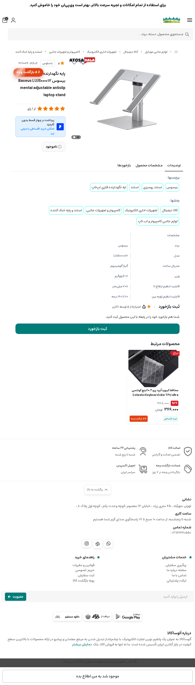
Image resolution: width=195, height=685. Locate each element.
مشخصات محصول (149, 165)
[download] (67, 616)
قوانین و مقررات (83, 565)
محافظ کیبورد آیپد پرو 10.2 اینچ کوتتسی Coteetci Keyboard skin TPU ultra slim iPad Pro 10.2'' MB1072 (155, 393)
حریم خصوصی (84, 570)
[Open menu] (189, 20)
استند (135, 187)
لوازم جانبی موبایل (156, 51)
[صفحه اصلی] (176, 51)
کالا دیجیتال (130, 51)
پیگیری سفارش (176, 565)
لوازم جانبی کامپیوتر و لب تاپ (158, 221)
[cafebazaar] (97, 616)
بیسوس (172, 187)
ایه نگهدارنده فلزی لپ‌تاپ (109, 187)
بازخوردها (124, 165)
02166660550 (181, 532)
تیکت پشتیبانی (176, 580)
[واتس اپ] (108, 543)
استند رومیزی (152, 187)
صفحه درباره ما (176, 570)
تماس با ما (179, 575)
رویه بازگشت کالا (83, 580)
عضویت (18, 597)
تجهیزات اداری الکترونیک (102, 51)
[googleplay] (128, 616)
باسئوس (47, 63)
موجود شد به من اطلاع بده (97, 676)
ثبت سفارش (86, 575)
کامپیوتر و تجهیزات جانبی (64, 51)
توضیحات (174, 165)
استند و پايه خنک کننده (28, 51)
